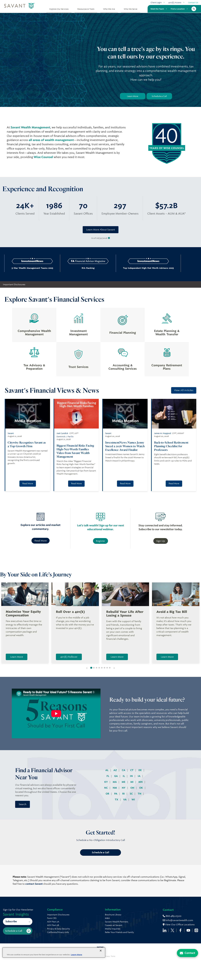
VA (125, 799)
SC (131, 793)
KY (106, 781)
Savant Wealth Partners (116, 921)
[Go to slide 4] (99, 667)
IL (124, 776)
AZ (115, 770)
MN (140, 781)
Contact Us (193, 2)
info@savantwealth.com (179, 920)
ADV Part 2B (53, 925)
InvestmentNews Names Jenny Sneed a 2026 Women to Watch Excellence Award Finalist (125, 446)
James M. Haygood (162, 433)
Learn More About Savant (100, 229)
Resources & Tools (85, 9)
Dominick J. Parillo (65, 436)
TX (117, 799)
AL (107, 770)
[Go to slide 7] (107, 667)
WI (133, 799)
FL (108, 776)
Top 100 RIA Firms (179, 268)
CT (132, 770)
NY (124, 787)
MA (115, 781)
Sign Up (160, 540)
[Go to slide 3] (96, 667)
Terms (113, 956)
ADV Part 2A (53, 921)
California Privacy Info (58, 932)
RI (123, 793)
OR (108, 793)
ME (124, 781)
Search (22, 804)
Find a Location (178, 8)
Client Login (156, 2)
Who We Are (109, 9)
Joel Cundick (62, 433)
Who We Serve (130, 9)
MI (132, 781)
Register (100, 540)
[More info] (109, 238)
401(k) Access (174, 2)
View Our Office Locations (180, 924)
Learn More (132, 96)
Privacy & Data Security (58, 928)
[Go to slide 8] (110, 667)
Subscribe (11, 921)
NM (115, 787)
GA (116, 776)
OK (141, 787)
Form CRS (52, 918)
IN (131, 776)
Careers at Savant (113, 925)
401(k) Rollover (68, 656)
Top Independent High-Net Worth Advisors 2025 (119, 268)
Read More (27, 483)
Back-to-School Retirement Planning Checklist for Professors (171, 446)
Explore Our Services (59, 9)
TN (140, 793)
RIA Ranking (58, 268)
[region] (53, 952)
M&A (107, 918)
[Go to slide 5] (102, 667)
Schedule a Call (159, 96)
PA (116, 793)
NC (106, 787)
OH (132, 787)
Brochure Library (113, 914)
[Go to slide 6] (104, 667)
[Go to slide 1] (91, 668)
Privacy (107, 956)
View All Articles (183, 390)
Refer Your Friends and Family (119, 932)
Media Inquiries (112, 928)
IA (139, 776)
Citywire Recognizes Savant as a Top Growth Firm (27, 444)
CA (124, 770)
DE (140, 770)
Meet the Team (157, 8)
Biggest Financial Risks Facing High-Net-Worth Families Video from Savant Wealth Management (75, 451)
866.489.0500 (173, 916)
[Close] (100, 950)
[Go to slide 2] (94, 667)
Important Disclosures (14, 284)
